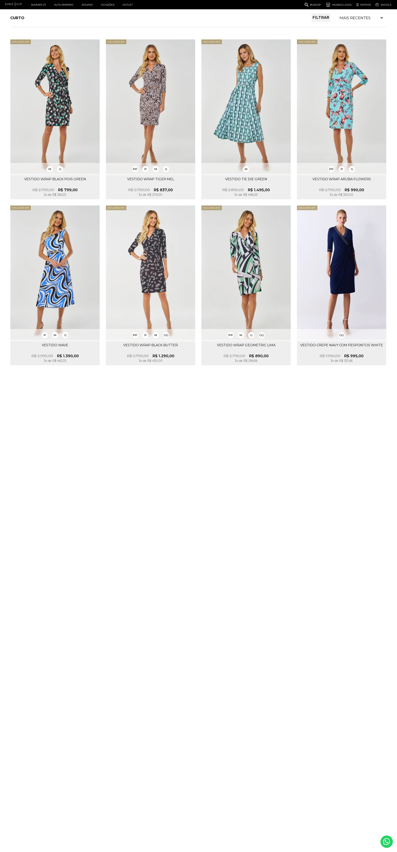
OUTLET (128, 4)
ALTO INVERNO (63, 4)
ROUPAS (87, 4)
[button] (50, 169)
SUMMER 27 (38, 4)
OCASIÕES (107, 4)
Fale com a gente (387, 842)
